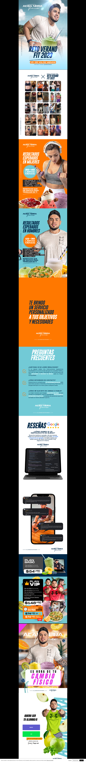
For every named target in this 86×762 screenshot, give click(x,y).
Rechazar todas (75, 760)
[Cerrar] (84, 760)
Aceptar (81, 760)
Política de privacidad (50, 760)
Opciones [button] (69, 760)
